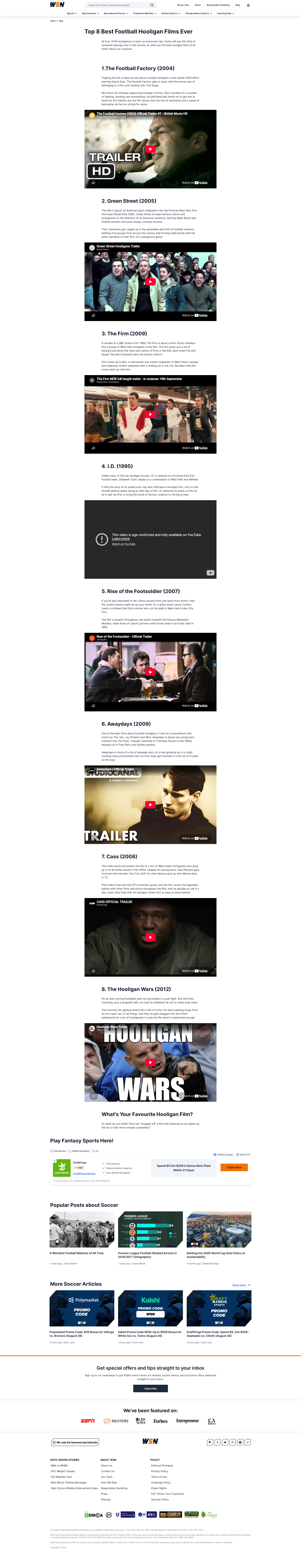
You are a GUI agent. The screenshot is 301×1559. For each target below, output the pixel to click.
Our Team (106, 1476)
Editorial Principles (162, 1465)
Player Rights (159, 1488)
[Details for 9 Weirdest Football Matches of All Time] (82, 1229)
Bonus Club (183, 5)
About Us (106, 1465)
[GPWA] (192, 1514)
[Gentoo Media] (147, 1514)
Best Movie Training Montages (69, 1482)
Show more (239, 1285)
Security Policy (160, 1499)
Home (52, 21)
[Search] (152, 5)
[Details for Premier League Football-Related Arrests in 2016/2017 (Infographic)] (150, 1229)
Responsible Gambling (218, 5)
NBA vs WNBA (59, 1465)
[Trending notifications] (248, 5)
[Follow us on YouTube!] (225, 1442)
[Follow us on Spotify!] (240, 1442)
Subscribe (151, 1388)
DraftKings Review (84, 1173)
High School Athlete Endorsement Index (74, 1488)
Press (104, 1493)
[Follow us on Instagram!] (233, 1442)
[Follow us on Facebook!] (210, 1442)
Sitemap (106, 1499)
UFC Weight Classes (63, 1471)
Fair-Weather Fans (61, 1476)
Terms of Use (159, 1476)
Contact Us (107, 1471)
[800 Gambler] (170, 1514)
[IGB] (124, 1514)
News (198, 5)
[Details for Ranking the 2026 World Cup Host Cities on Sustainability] (219, 1229)
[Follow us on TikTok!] (248, 1442)
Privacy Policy (159, 1471)
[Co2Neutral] (209, 1514)
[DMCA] (93, 1514)
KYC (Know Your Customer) (167, 1493)
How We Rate (109, 1482)
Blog (237, 5)
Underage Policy (161, 1482)
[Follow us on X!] (217, 1442)
